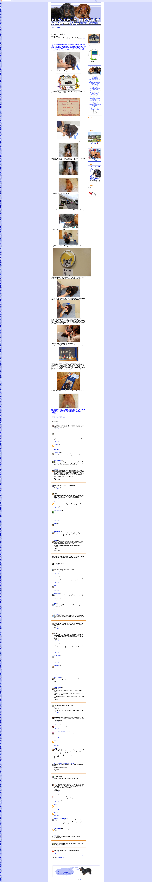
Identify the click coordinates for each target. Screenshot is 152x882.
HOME (53, 28)
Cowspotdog (56, 444)
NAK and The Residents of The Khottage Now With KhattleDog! (64, 763)
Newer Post (53, 855)
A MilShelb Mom (56, 724)
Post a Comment (55, 853)
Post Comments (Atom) (60, 857)
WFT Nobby (56, 622)
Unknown (55, 501)
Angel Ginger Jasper (57, 531)
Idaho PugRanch (57, 593)
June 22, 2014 (56, 801)
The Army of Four (57, 655)
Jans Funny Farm (57, 614)
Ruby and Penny (56, 665)
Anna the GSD (56, 842)
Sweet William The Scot (58, 567)
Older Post (83, 855)
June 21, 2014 (56, 428)
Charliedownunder (57, 452)
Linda (55, 740)
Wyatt (55, 775)
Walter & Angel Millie (57, 555)
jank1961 (55, 835)
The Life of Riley (56, 704)
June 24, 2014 (56, 851)
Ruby (55, 748)
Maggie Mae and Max (57, 510)
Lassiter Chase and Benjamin (59, 423)
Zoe (54, 484)
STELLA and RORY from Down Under (60, 818)
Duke (55, 603)
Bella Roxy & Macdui (57, 677)
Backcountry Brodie (57, 460)
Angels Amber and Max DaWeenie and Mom (61, 731)
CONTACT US (59, 28)
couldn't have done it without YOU (59, 417)
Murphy (55, 540)
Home (69, 855)
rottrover (55, 523)
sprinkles (55, 794)
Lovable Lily (56, 469)
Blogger (80, 879)
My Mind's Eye (56, 431)
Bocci (55, 585)
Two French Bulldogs (57, 828)
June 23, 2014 (56, 845)
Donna (55, 812)
